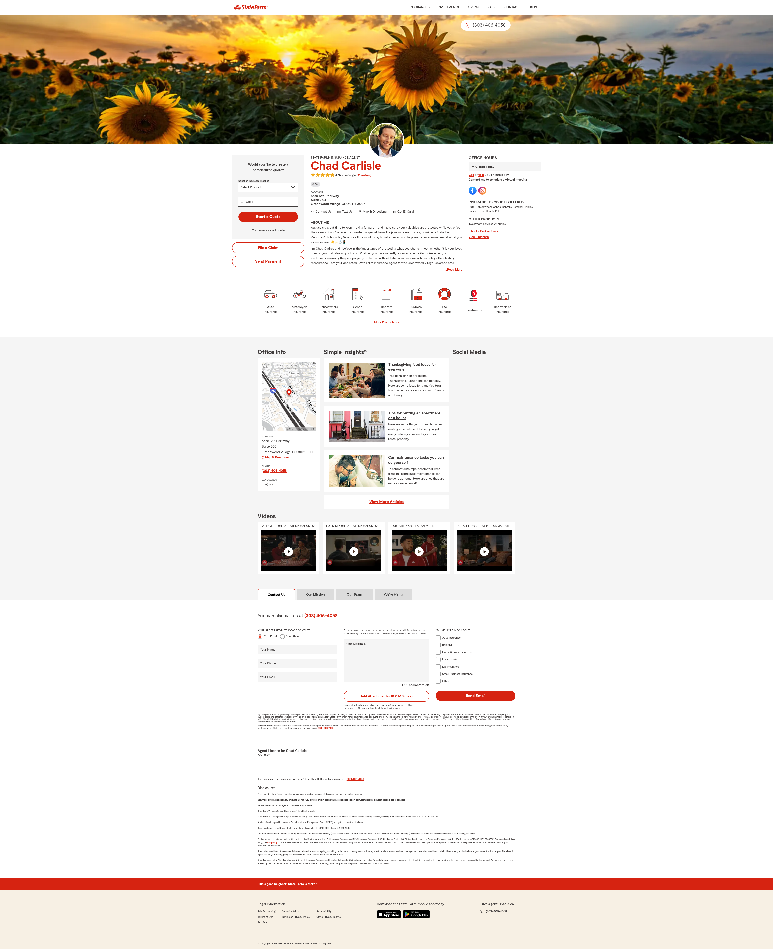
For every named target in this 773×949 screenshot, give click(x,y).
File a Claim (268, 248)
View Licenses (479, 237)
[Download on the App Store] (389, 914)
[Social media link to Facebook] (473, 191)
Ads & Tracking (267, 911)
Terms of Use (265, 917)
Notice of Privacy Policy (296, 917)
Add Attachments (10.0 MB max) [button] (387, 696)
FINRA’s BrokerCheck (483, 231)
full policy (272, 842)
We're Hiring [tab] (393, 594)
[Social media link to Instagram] (482, 191)
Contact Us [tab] (276, 594)
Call (471, 174)
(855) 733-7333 (325, 728)
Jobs (492, 7)
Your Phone (293, 636)
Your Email (270, 636)
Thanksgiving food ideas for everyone (412, 367)
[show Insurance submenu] (429, 7)
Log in (532, 7)
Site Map (263, 922)
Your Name (267, 649)
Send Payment (268, 261)
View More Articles (386, 502)
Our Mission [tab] (315, 594)
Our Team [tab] (354, 594)
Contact (511, 7)
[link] (251, 7)
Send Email (476, 696)
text (481, 174)
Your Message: (356, 643)
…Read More (453, 269)
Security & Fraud (292, 911)
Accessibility (323, 911)
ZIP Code (247, 201)
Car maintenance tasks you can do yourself (416, 460)
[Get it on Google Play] (416, 914)
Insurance (418, 7)
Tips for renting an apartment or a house (414, 415)
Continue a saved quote (268, 230)
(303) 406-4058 (274, 470)
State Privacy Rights (328, 917)
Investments (448, 7)
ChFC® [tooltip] (315, 184)
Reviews (473, 7)
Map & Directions (277, 457)
